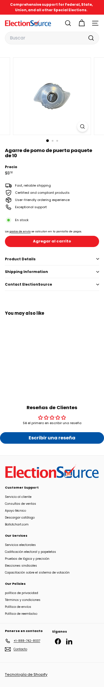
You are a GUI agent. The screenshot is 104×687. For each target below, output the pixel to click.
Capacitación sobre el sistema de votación (37, 572)
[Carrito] (81, 23)
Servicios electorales (20, 545)
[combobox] (52, 38)
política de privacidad (21, 593)
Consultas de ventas (20, 504)
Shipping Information (26, 271)
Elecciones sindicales (21, 565)
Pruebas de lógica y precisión (27, 559)
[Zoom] (82, 126)
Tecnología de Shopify (26, 674)
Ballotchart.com (17, 524)
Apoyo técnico (15, 510)
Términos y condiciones (22, 600)
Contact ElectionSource (28, 284)
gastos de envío (20, 231)
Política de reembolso (21, 614)
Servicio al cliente (18, 497)
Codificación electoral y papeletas (30, 552)
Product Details (20, 259)
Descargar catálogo (20, 517)
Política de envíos (18, 607)
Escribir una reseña (52, 437)
